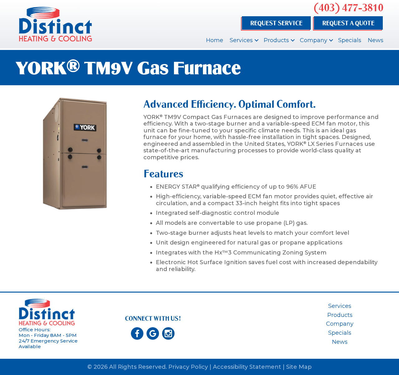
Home (214, 40)
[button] (256, 40)
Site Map (299, 366)
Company (313, 40)
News (375, 40)
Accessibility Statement (247, 366)
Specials (349, 40)
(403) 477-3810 (348, 7)
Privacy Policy (188, 366)
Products (276, 40)
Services (241, 40)
